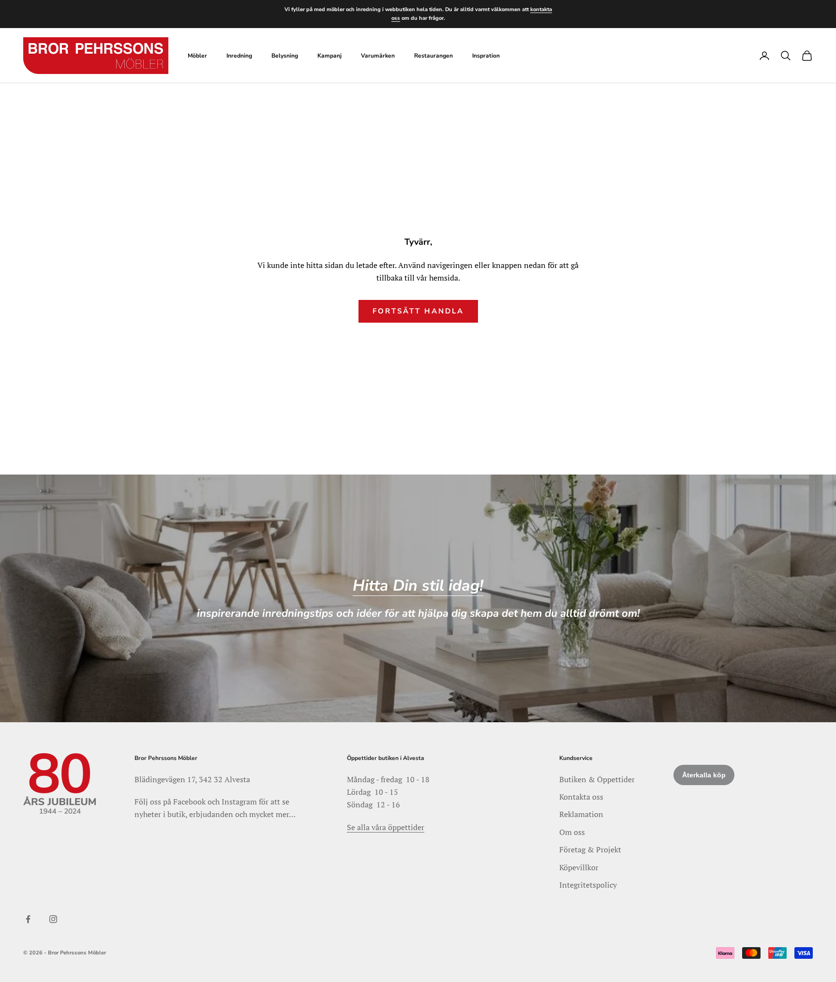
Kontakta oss (581, 796)
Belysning (284, 56)
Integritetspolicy (588, 884)
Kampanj (329, 56)
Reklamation (581, 814)
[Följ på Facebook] (28, 919)
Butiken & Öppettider (597, 779)
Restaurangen (433, 56)
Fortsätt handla (418, 311)
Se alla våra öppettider (385, 827)
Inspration (486, 56)
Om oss (572, 832)
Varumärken (378, 56)
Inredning (239, 56)
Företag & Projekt (590, 849)
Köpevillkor (578, 867)
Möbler (197, 56)
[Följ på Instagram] (53, 919)
